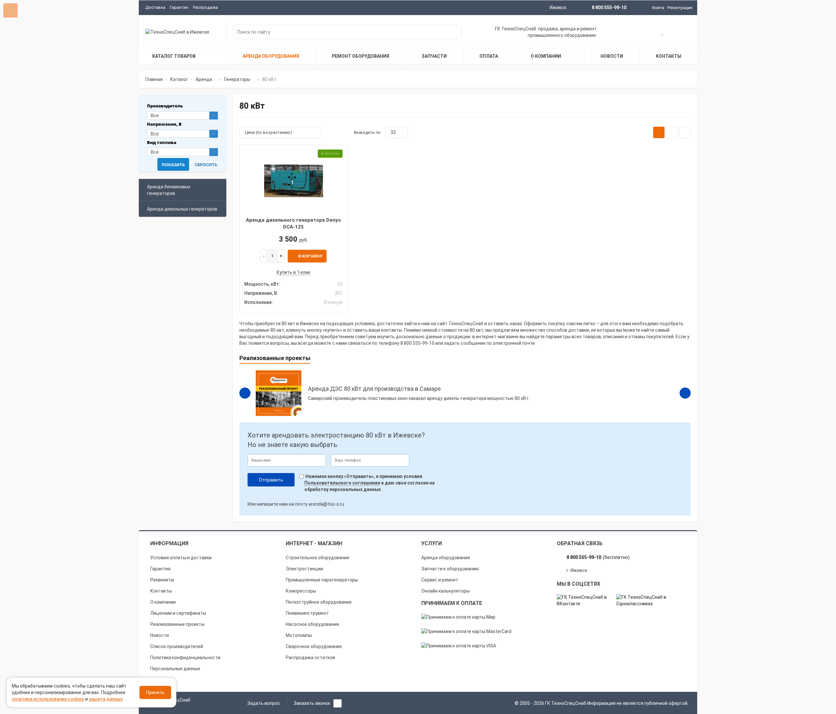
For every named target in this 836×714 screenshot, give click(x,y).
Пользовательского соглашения (342, 482)
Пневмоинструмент (307, 613)
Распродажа (205, 7)
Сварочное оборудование (314, 646)
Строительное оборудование (317, 557)
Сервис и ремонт (439, 579)
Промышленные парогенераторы (322, 579)
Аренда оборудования (445, 557)
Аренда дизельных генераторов (182, 209)
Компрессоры (301, 591)
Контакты (161, 591)
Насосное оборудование (312, 624)
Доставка (155, 7)
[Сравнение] (683, 32)
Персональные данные (175, 668)
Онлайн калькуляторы (445, 591)
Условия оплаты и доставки (181, 557)
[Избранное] (663, 32)
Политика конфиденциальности (185, 657)
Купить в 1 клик (293, 272)
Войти (658, 7)
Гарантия (179, 7)
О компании (163, 602)
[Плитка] (659, 132)
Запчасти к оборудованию (450, 568)
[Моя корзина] (641, 32)
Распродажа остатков (310, 657)
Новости (159, 635)
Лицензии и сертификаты (178, 613)
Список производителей (176, 646)
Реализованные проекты (177, 624)
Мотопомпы (299, 635)
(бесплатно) (598, 557)
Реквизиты (162, 579)
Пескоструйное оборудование (319, 602)
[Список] (672, 132)
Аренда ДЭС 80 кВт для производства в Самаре (374, 388)
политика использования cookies (48, 699)
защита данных (106, 699)
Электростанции (304, 568)
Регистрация (679, 7)
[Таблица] (685, 132)
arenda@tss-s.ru (326, 504)
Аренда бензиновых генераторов (168, 190)
